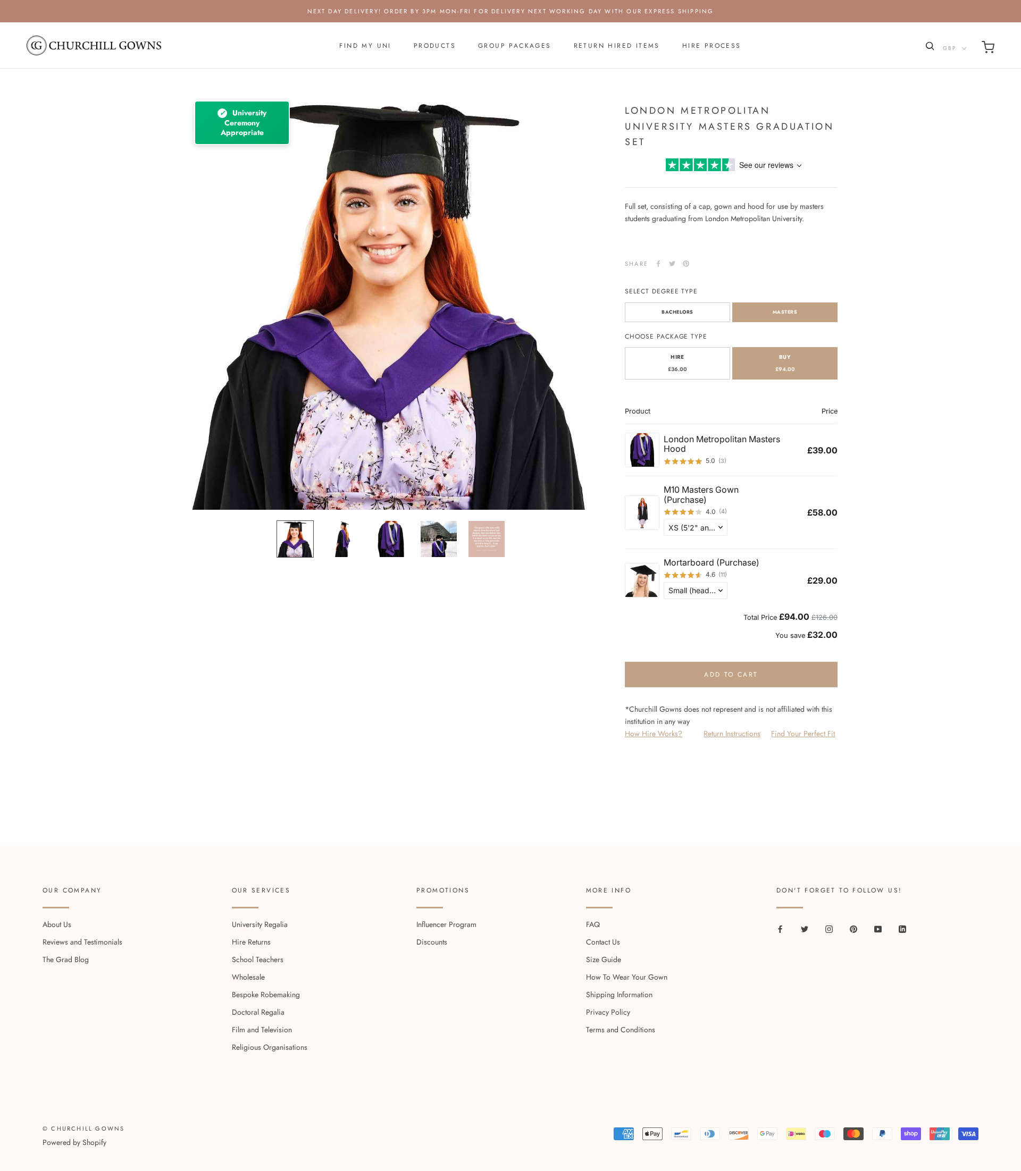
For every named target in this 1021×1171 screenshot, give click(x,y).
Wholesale (248, 977)
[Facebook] (658, 263)
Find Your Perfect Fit (803, 733)
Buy (785, 363)
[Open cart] (988, 49)
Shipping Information (619, 994)
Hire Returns (251, 942)
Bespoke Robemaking (266, 994)
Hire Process (711, 45)
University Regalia (260, 924)
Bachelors (677, 311)
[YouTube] (878, 928)
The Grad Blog (66, 959)
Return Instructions (732, 733)
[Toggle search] (928, 48)
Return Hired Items (617, 45)
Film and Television (262, 1029)
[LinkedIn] (902, 928)
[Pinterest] (686, 263)
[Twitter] (672, 263)
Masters (785, 311)
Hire (677, 363)
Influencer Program (446, 924)
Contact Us (603, 942)
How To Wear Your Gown (626, 977)
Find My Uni (365, 45)
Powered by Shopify (74, 1142)
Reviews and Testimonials (82, 942)
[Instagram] (829, 928)
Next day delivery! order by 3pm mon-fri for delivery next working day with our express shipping (510, 11)
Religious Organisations (269, 1047)
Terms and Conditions (620, 1029)
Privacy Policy (608, 1012)
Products (435, 45)
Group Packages (514, 45)
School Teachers (257, 959)
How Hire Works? (653, 733)
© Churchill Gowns (83, 1128)
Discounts (431, 942)
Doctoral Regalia (258, 1012)
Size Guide (603, 959)
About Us (57, 924)
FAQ (593, 924)
